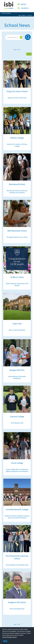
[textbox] (14, 37)
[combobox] (14, 37)
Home (3, 13)
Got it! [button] (5, 641)
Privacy (5, 637)
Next (29, 54)
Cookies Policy (12, 637)
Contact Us (29, 15)
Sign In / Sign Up (22, 15)
